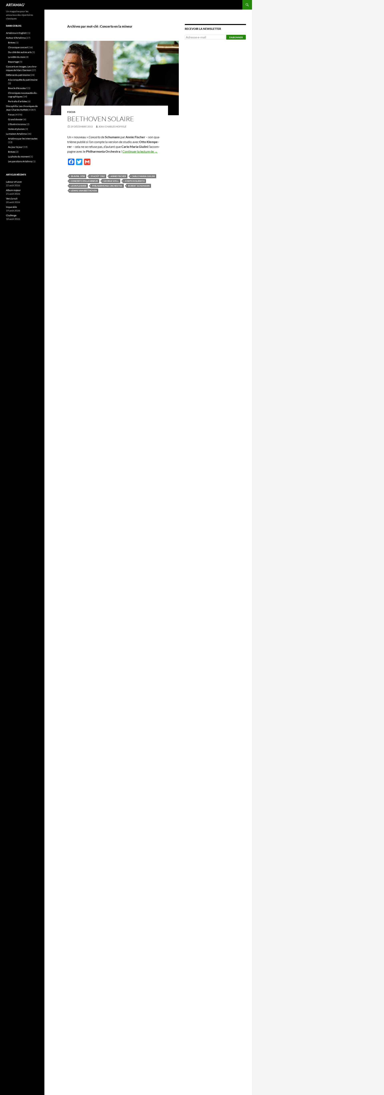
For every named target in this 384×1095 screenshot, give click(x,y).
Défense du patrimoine (18, 74)
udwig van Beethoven (84, 190)
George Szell (111, 181)
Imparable (11, 206)
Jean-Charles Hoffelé (112, 126)
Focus (71, 111)
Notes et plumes (16, 128)
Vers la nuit (11, 198)
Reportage (13, 61)
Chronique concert (18, 47)
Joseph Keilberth (134, 181)
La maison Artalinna (16, 133)
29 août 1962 (97, 176)
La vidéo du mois (16, 56)
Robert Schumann (139, 185)
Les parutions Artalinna (20, 161)
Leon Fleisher (78, 185)
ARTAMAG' (15, 5)
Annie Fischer (118, 176)
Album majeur (13, 190)
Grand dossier (15, 119)
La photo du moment (19, 156)
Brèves (11, 42)
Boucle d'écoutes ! (17, 88)
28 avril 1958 (78, 176)
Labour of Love (14, 181)
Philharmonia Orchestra (107, 185)
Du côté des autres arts (20, 52)
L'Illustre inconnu (17, 124)
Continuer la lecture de (140, 151)
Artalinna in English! (16, 32)
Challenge (11, 215)
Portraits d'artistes (17, 101)
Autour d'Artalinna (16, 37)
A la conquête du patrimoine (22, 79)
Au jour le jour (15, 146)
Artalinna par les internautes (22, 138)
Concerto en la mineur (84, 181)
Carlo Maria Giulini (143, 176)
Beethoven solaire (100, 119)
